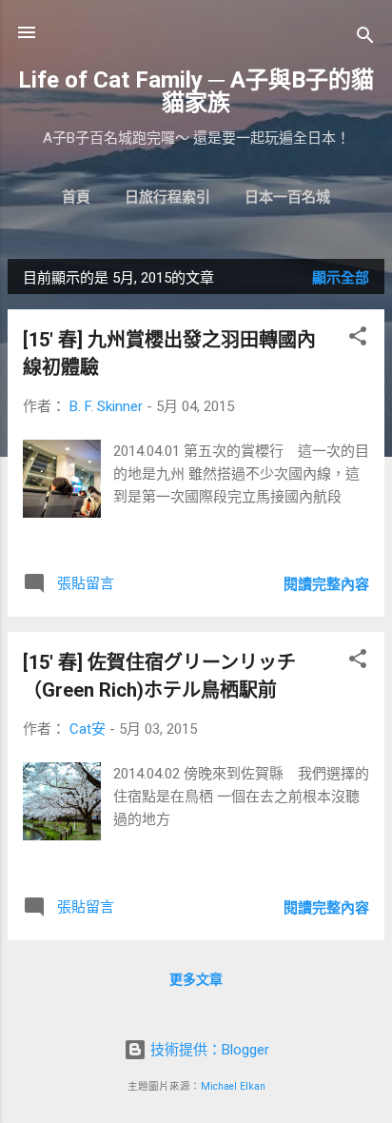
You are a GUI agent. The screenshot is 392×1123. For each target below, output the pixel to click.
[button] (357, 339)
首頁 (76, 197)
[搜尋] (365, 39)
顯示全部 (340, 277)
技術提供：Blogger (208, 1049)
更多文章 (196, 979)
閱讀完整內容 (326, 584)
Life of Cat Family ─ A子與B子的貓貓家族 (196, 91)
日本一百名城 (287, 197)
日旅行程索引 (167, 197)
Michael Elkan (233, 1086)
